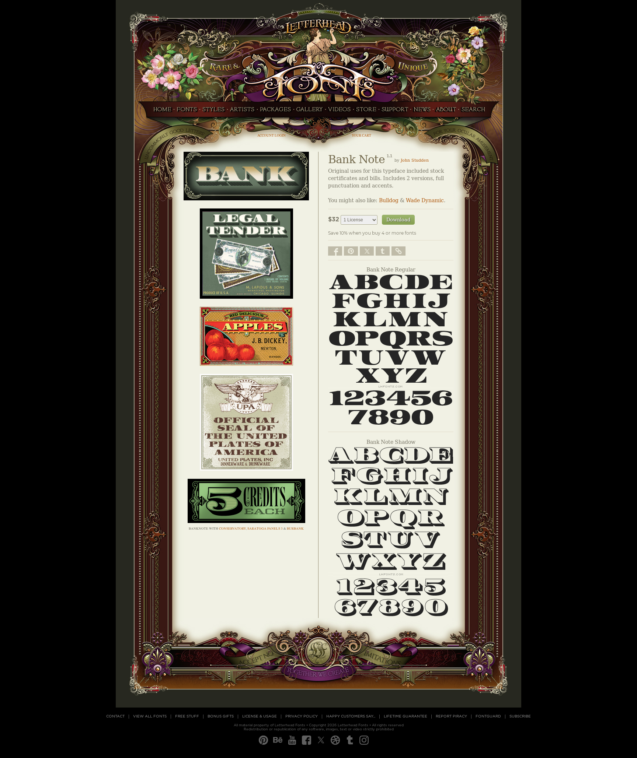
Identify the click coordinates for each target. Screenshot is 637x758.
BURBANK (295, 528)
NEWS (422, 111)
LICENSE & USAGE (259, 716)
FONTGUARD (488, 716)
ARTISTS (242, 111)
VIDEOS (339, 111)
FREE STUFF (187, 716)
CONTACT (115, 716)
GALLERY (309, 111)
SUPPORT (395, 111)
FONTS (187, 111)
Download (398, 219)
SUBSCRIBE (520, 716)
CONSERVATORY (232, 528)
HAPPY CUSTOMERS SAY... (350, 716)
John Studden (415, 160)
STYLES (213, 111)
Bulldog (388, 200)
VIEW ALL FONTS (150, 716)
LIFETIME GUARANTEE (405, 716)
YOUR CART (361, 135)
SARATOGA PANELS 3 (265, 528)
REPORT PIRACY (451, 716)
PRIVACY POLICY (301, 716)
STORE (366, 111)
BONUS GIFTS (221, 716)
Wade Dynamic (425, 200)
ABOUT (445, 111)
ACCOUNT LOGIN (271, 135)
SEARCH (475, 111)
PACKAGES (275, 111)
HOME (160, 111)
